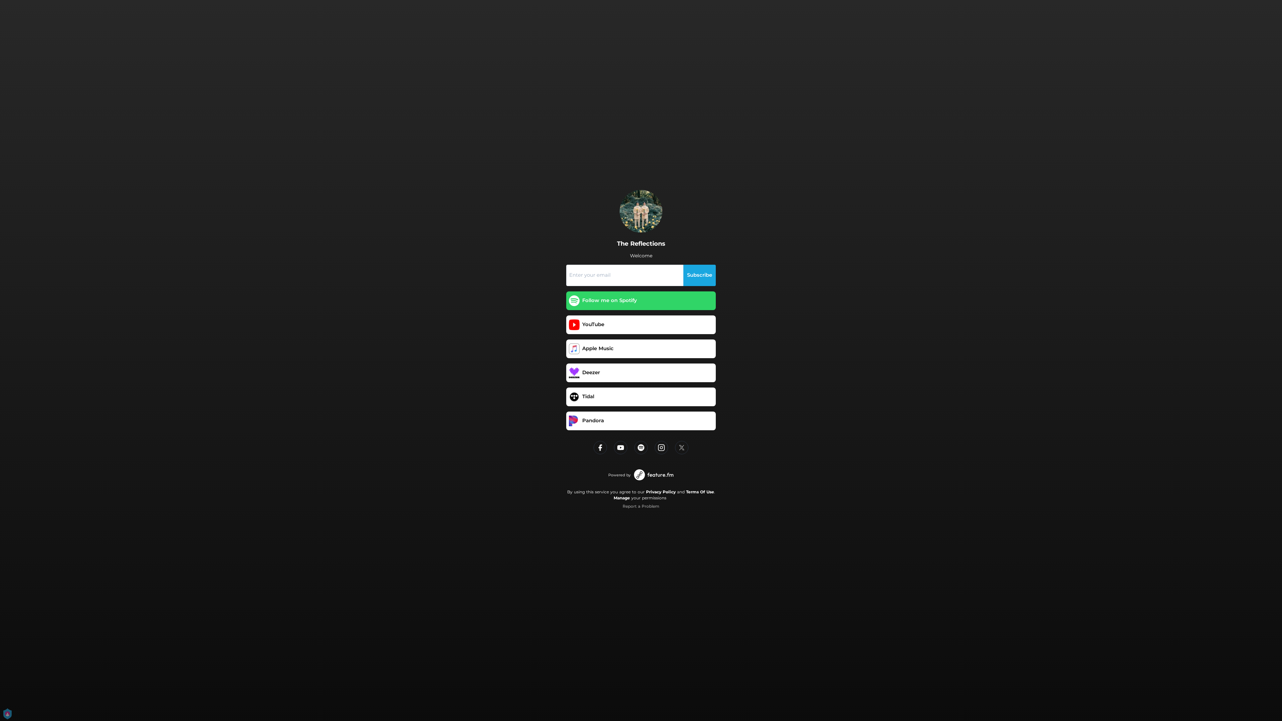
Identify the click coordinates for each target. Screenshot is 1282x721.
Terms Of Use (700, 491)
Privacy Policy (661, 491)
